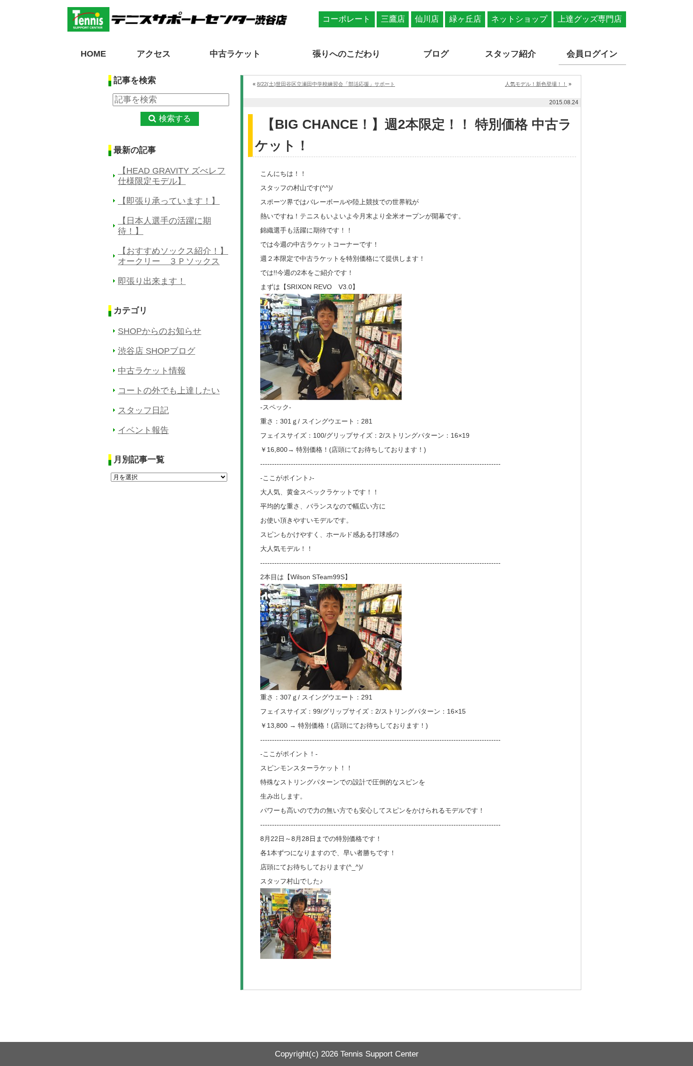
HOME (93, 53)
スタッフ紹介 (510, 53)
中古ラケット (235, 53)
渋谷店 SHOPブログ (156, 351)
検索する (175, 118)
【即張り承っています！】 (169, 201)
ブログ (436, 53)
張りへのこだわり (346, 53)
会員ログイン (592, 53)
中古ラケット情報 (152, 370)
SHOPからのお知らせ (159, 331)
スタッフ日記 (143, 410)
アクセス (154, 53)
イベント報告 (143, 430)
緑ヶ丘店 (465, 19)
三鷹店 (393, 19)
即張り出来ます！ (152, 281)
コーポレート (346, 19)
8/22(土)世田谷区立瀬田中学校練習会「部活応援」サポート (326, 84)
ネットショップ (519, 19)
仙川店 (427, 19)
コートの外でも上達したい (169, 390)
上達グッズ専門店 (590, 19)
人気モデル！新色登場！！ (536, 84)
